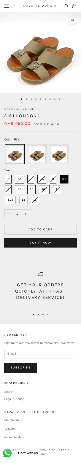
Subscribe (21, 368)
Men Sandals (13, 420)
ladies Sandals (14, 437)
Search (8, 392)
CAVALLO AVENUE (19, 108)
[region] (40, 289)
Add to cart (40, 230)
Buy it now (40, 243)
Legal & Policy (14, 399)
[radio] (14, 154)
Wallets (9, 429)
